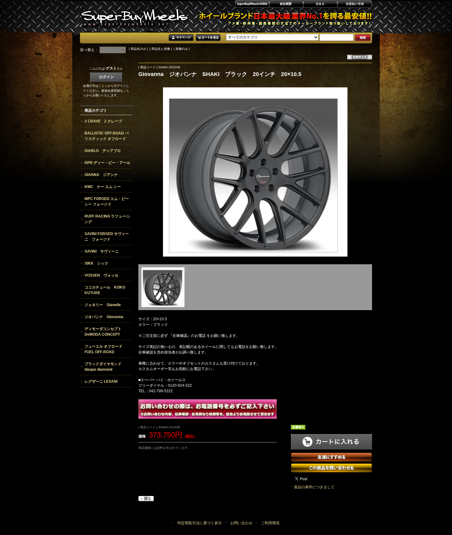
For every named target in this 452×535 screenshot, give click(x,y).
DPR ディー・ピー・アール (107, 163)
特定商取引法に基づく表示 (199, 523)
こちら (103, 85)
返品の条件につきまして (314, 487)
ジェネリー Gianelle (103, 305)
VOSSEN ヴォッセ (101, 275)
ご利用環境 (270, 523)
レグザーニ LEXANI (101, 381)
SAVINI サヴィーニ (102, 251)
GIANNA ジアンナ (101, 175)
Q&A (320, 4)
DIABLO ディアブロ (103, 151)
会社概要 (286, 4)
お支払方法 (354, 4)
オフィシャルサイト (252, 4)
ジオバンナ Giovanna (104, 317)
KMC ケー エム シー (103, 187)
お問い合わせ (241, 523)
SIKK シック (96, 263)
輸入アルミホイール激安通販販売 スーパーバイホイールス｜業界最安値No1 (134, 15)
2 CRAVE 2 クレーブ (103, 121)
